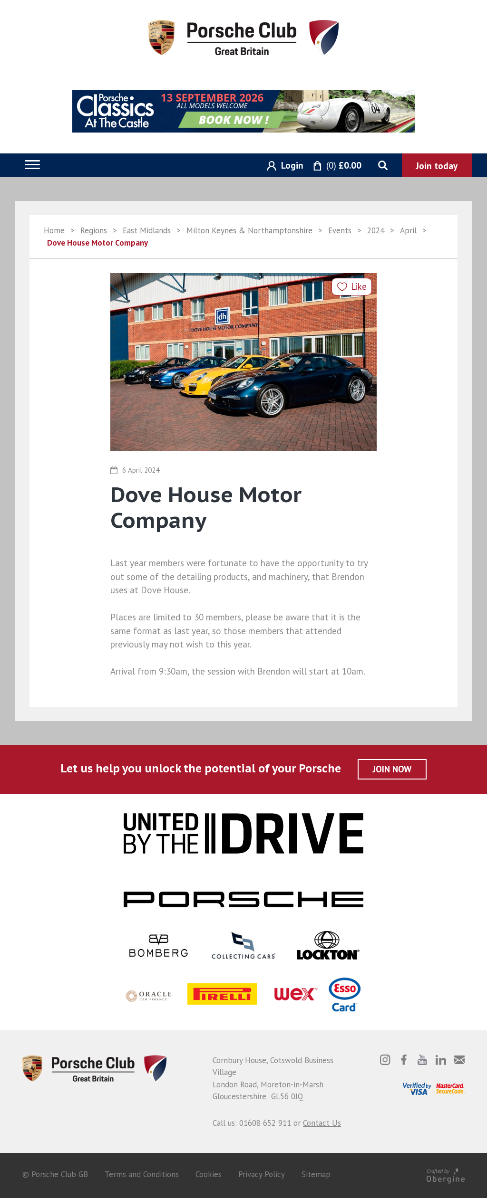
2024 (375, 230)
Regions (93, 230)
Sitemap (316, 1174)
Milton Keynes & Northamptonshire (249, 230)
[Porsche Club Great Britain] (243, 36)
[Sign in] (281, 166)
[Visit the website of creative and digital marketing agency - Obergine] (446, 1174)
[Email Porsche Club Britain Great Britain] (459, 1060)
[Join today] (437, 165)
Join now (392, 769)
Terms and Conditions (142, 1174)
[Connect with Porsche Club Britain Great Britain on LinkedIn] (441, 1060)
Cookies (208, 1174)
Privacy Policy (261, 1174)
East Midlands (147, 230)
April (408, 230)
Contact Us (322, 1123)
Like (359, 286)
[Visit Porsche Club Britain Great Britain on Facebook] (404, 1060)
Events (339, 230)
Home (54, 230)
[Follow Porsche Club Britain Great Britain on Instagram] (385, 1060)
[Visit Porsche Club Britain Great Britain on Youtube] (422, 1060)
